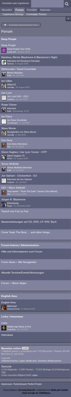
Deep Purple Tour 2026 (18, 49)
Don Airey (6, 140)
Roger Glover (9, 104)
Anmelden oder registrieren (15, 3)
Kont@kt (32, 9)
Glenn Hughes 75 (16, 156)
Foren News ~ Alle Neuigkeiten (19, 262)
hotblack (10, 99)
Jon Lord (6, 92)
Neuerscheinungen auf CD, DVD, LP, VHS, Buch (29, 221)
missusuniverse (13, 309)
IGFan (9, 158)
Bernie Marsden (15, 73)
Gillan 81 (11, 84)
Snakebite (11, 329)
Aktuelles (7, 9)
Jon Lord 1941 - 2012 (17, 96)
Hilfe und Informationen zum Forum (21, 251)
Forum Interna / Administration (20, 245)
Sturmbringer (12, 123)
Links (4, 322)
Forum (19, 9)
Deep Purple (8, 39)
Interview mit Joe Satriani (19, 179)
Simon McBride (10, 163)
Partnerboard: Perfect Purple (27, 384)
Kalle (9, 75)
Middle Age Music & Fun (19, 326)
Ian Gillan (6, 80)
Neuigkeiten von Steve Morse (21, 132)
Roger (9, 206)
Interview (11, 108)
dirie (9, 147)
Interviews (7, 334)
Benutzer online (11, 348)
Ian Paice (6, 116)
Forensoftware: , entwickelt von (35, 390)
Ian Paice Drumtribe (17, 120)
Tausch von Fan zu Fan (14, 211)
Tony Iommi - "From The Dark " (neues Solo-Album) (32, 191)
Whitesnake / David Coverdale (18, 69)
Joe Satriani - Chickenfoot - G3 (19, 175)
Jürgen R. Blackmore (13, 199)
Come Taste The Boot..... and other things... (26, 232)
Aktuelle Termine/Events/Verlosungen (22, 272)
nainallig (10, 87)
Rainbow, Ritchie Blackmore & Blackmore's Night (29, 57)
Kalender (45, 9)
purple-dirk (11, 52)
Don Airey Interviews (17, 144)
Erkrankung (13, 203)
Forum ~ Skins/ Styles (13, 283)
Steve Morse (8, 128)
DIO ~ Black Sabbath (13, 187)
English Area (9, 296)
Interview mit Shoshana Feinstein (23, 61)
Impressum (6, 384)
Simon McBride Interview (19, 167)
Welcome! (12, 306)
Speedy (10, 64)
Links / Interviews (12, 316)
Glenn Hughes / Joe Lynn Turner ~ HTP (24, 152)
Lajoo (35, 375)
